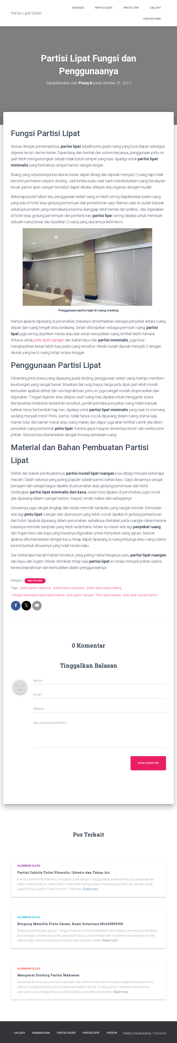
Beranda (78, 7)
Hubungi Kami (152, 18)
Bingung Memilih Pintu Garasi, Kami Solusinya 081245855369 (70, 924)
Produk (112, 1032)
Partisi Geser (103, 7)
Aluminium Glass (28, 865)
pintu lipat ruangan (49, 340)
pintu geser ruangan (80, 595)
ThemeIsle (159, 1033)
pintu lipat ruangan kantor (140, 595)
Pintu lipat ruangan (108, 595)
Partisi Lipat (131, 7)
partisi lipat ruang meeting (104, 588)
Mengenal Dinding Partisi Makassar (48, 975)
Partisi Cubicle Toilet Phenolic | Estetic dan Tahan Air (63, 872)
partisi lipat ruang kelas (69, 588)
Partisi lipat (35, 581)
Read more (90, 889)
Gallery (155, 7)
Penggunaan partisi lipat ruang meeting (38, 595)
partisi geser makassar (35, 588)
